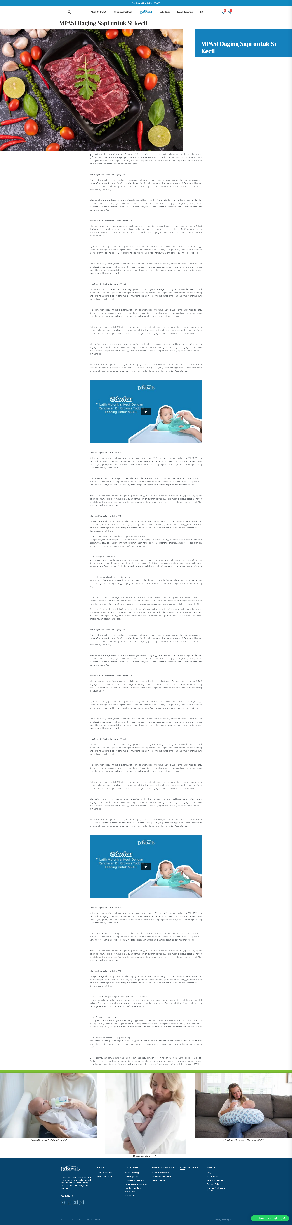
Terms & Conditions (216, 1180)
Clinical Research (160, 1172)
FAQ (202, 12)
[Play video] (146, 411)
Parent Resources (185, 12)
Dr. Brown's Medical (161, 1176)
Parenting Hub (159, 1180)
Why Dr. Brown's (105, 1172)
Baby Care (130, 1191)
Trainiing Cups (132, 1176)
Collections (165, 12)
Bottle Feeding (132, 1172)
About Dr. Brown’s (98, 12)
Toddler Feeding (133, 1187)
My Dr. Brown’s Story (123, 12)
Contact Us (212, 1176)
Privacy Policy (214, 1184)
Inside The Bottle (105, 1176)
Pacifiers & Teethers (134, 1180)
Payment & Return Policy (216, 1188)
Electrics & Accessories (136, 1184)
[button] (69, 12)
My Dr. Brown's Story (189, 1168)
